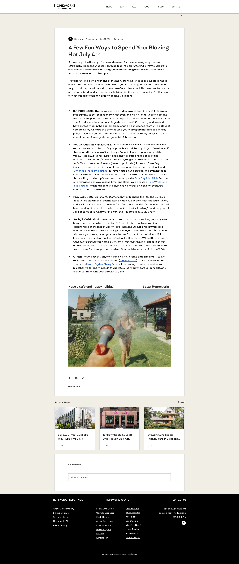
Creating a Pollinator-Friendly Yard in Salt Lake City (163, 436)
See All (181, 401)
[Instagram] (184, 523)
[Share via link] (83, 377)
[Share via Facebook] (69, 377)
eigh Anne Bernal (105, 508)
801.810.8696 (179, 516)
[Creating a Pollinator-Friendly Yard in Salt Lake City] (164, 418)
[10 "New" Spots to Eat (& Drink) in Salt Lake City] (120, 418)
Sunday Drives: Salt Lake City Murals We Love (73, 436)
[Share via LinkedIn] (76, 377)
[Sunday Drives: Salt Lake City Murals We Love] (75, 418)
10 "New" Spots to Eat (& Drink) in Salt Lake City (118, 436)
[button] (181, 15)
